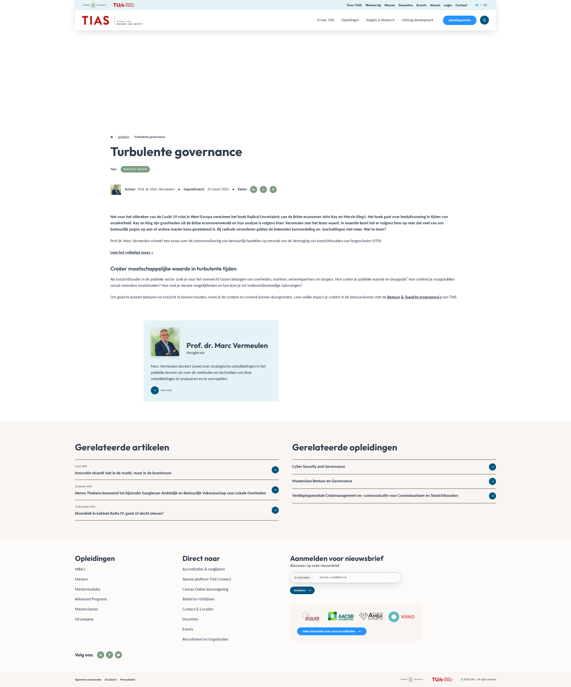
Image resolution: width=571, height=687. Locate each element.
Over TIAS (354, 5)
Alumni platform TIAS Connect (206, 579)
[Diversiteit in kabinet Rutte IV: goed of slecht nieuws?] (177, 510)
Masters (81, 579)
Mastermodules (87, 589)
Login (448, 5)
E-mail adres (302, 577)
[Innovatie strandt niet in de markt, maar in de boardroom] (177, 470)
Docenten (406, 5)
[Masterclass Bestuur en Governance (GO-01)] (394, 481)
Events (421, 5)
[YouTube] (118, 654)
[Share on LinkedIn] (253, 189)
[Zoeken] (484, 20)
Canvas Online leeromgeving (205, 589)
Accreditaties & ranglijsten (203, 569)
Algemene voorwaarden (88, 679)
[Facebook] (109, 654)
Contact (461, 5)
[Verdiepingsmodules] (394, 496)
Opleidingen (350, 20)
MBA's (80, 569)
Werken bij (373, 5)
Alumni (435, 5)
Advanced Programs (91, 599)
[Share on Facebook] (273, 189)
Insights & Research (380, 20)
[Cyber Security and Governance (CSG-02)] (394, 467)
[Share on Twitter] (263, 189)
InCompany (84, 619)
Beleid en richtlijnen (198, 599)
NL (477, 5)
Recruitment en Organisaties (205, 639)
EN (485, 5)
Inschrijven (300, 590)
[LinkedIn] (100, 654)
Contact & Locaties (197, 609)
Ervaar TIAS (325, 20)
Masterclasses (86, 609)
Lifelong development (417, 20)
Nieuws (390, 5)
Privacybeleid (127, 679)
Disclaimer (111, 679)
